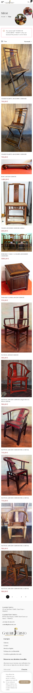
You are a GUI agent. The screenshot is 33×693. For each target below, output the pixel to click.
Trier (5, 41)
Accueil (3, 17)
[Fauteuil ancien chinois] (16, 327)
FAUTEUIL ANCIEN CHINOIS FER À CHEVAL (15, 450)
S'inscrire (24, 669)
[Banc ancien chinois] (16, 166)
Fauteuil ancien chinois (9, 355)
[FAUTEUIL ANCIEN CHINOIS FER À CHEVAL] (16, 426)
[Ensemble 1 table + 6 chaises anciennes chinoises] (16, 242)
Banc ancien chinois (8, 176)
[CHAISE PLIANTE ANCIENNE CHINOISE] (16, 70)
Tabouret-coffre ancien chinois (12, 297)
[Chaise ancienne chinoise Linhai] (16, 204)
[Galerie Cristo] (9, 2)
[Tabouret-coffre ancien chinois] (16, 278)
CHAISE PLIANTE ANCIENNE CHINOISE (14, 99)
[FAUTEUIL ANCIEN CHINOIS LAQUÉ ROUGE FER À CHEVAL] (16, 378)
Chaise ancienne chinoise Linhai (12, 228)
